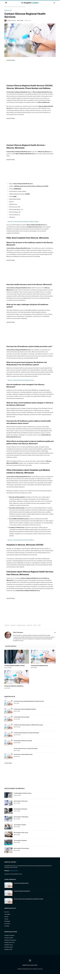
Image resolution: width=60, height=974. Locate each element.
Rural (35, 625)
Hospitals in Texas (8, 944)
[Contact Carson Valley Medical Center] (8, 756)
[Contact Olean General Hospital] (8, 719)
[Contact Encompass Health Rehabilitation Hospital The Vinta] (8, 703)
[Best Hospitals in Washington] (8, 819)
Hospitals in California (9, 935)
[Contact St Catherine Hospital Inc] (16, 677)
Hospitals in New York (9, 942)
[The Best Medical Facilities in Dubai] (16, 657)
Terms (20, 874)
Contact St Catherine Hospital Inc (13, 686)
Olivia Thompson (12, 20)
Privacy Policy (14, 874)
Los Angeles (7, 914)
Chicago (6, 916)
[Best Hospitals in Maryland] (8, 811)
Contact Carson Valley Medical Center (23, 754)
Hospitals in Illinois (8, 947)
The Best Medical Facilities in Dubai (14, 665)
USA (39, 625)
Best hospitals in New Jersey (21, 832)
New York (6, 912)
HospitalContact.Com (27, 968)
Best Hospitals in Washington (21, 816)
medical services (21, 625)
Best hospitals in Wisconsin (21, 801)
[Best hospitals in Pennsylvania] (8, 850)
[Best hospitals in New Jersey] (8, 834)
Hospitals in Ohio (8, 949)
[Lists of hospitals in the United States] (30, 2)
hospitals (13, 625)
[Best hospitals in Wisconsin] (8, 803)
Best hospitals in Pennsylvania (21, 848)
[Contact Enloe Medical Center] (43, 657)
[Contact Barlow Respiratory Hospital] (8, 742)
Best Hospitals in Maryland (20, 809)
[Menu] (6, 2)
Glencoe (7, 625)
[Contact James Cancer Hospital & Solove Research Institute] (8, 901)
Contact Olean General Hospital (21, 717)
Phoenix (6, 919)
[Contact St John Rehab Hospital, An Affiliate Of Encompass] (8, 727)
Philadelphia (7, 921)
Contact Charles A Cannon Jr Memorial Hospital (26, 748)
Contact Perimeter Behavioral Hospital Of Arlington (26, 732)
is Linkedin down (14, 870)
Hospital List (8, 10)
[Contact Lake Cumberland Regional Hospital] (8, 711)
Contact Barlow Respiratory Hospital (23, 740)
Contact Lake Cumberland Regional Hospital (25, 709)
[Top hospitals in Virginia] (8, 826)
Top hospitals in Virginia (20, 824)
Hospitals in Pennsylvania (10, 940)
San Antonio (7, 923)
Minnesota (29, 625)
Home (5, 6)
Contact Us (7, 874)
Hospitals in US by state (30, 965)
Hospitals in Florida (8, 937)
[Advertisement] (30, 71)
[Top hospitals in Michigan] (8, 842)
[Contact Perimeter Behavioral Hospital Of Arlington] (8, 734)
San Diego (6, 926)
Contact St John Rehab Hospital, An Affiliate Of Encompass (28, 724)
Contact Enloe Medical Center (39, 665)
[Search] (54, 2)
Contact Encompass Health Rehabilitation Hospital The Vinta (29, 701)
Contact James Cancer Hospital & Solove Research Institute (28, 899)
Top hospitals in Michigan (20, 840)
